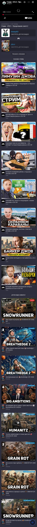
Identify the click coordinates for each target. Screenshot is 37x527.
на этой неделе (30, 414)
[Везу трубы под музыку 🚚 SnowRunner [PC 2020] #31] (18, 308)
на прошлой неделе (29, 471)
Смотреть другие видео (20, 34)
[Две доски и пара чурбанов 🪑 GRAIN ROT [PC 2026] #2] (18, 451)
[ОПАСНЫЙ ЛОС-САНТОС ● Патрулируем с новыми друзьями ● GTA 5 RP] (18, 189)
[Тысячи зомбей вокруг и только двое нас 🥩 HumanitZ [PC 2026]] (18, 422)
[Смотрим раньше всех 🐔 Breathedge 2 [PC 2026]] (18, 365)
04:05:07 (32, 374)
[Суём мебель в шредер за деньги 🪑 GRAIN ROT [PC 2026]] (18, 480)
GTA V (13, 44)
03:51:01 (32, 345)
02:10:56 (32, 140)
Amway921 (14, 32)
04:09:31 (32, 402)
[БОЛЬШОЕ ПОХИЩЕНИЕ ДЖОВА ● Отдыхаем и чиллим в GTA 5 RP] (18, 160)
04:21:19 (32, 431)
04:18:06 (32, 460)
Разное (8, 323)
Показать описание (18, 54)
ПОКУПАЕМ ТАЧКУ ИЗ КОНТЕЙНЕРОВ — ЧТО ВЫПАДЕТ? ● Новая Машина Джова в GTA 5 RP (19, 144)
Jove (7, 87)
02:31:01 (32, 284)
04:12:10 (32, 517)
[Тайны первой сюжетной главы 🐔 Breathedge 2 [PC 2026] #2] (18, 336)
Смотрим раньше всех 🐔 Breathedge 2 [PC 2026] (20, 377)
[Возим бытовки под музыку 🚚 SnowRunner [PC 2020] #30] (18, 508)
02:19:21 (32, 255)
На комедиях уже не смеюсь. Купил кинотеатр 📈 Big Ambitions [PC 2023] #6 (20, 406)
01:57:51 (32, 169)
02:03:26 (32, 111)
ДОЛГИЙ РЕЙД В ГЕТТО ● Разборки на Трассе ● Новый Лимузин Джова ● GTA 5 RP (19, 115)
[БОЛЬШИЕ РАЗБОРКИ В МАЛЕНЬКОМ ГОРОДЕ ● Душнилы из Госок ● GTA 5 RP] (18, 275)
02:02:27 (32, 197)
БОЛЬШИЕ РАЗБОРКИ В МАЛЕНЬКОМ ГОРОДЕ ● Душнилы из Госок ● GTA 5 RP (19, 287)
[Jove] (3, 84)
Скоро (32, 300)
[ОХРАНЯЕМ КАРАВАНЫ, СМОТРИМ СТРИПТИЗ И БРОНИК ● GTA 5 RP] (18, 217)
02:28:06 (32, 226)
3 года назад (31, 63)
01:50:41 (32, 81)
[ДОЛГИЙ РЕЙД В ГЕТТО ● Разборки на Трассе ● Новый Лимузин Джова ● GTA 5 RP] (18, 103)
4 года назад (31, 123)
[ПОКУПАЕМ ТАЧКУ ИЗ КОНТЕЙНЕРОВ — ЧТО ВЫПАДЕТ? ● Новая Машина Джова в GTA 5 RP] (18, 131)
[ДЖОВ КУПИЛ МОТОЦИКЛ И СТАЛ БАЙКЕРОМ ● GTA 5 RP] (18, 246)
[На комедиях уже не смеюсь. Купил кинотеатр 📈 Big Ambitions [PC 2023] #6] (18, 394)
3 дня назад (31, 385)
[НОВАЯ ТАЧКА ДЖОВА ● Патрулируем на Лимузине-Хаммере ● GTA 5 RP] (18, 72)
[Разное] (3, 321)
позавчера (31, 328)
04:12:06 (32, 489)
